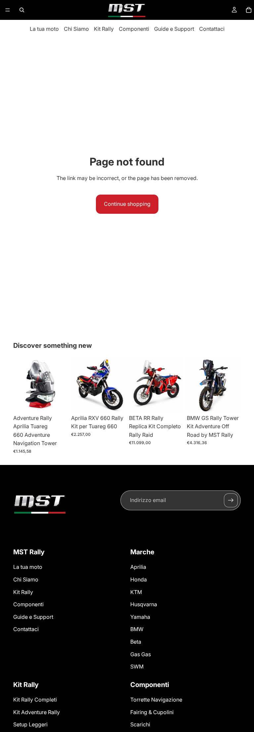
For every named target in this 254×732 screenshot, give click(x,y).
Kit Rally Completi (35, 699)
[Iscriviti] (231, 500)
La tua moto (44, 28)
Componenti (134, 28)
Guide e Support (174, 28)
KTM (136, 592)
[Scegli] (115, 401)
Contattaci (212, 28)
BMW (137, 629)
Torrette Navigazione (156, 699)
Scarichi (140, 724)
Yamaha (140, 617)
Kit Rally (104, 28)
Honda (138, 579)
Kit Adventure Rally (36, 712)
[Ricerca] (22, 10)
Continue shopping (127, 204)
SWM (137, 666)
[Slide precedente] (20, 384)
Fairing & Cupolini (152, 712)
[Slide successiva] (60, 384)
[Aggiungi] (57, 401)
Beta (135, 641)
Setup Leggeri (30, 724)
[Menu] (7, 10)
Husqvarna (143, 604)
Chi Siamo (76, 28)
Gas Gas (140, 654)
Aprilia (138, 567)
